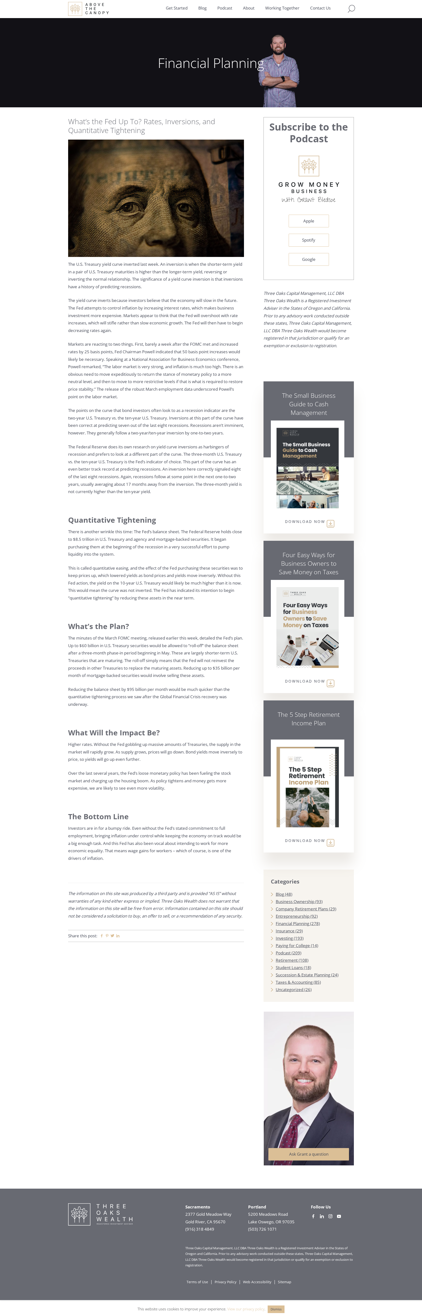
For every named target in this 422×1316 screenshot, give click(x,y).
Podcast (283, 953)
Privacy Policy (225, 1282)
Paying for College (293, 945)
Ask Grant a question (308, 1154)
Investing (284, 938)
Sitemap (284, 1282)
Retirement (287, 960)
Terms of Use (197, 1282)
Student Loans (289, 967)
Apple (308, 221)
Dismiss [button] (276, 1309)
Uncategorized (289, 989)
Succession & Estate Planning (303, 975)
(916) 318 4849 (199, 1229)
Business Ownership (295, 901)
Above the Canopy (88, 9)
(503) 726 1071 (262, 1229)
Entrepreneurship (292, 916)
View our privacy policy (245, 1308)
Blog (280, 894)
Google (309, 259)
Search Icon (351, 9)
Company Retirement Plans (302, 909)
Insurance (285, 931)
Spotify (308, 240)
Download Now (305, 521)
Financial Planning (292, 923)
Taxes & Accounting (294, 982)
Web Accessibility (257, 1282)
